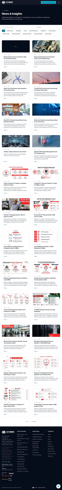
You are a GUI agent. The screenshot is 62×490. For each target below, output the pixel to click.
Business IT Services (22, 449)
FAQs (49, 439)
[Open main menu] (58, 2)
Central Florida (48, 33)
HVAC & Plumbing (37, 455)
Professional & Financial (38, 434)
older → (35, 421)
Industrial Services (37, 436)
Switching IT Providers (22, 471)
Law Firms (35, 450)
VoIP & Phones (20, 466)
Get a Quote (51, 448)
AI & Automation (52, 30)
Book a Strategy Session (48, 2)
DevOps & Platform (27, 33)
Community (50, 446)
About (49, 434)
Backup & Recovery (33, 30)
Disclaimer (50, 456)
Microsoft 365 (6, 33)
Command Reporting (22, 447)
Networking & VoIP (16, 33)
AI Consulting (20, 456)
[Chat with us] (58, 486)
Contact (50, 441)
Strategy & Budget (38, 33)
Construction (36, 452)
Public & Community (37, 439)
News (49, 436)
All (3, 30)
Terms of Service (52, 453)
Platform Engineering (22, 454)
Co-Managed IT (21, 459)
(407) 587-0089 (6, 461)
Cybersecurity (10, 30)
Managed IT (18, 30)
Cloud (25, 30)
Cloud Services (21, 461)
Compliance (43, 30)
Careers (50, 444)
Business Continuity (22, 468)
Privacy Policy (51, 451)
